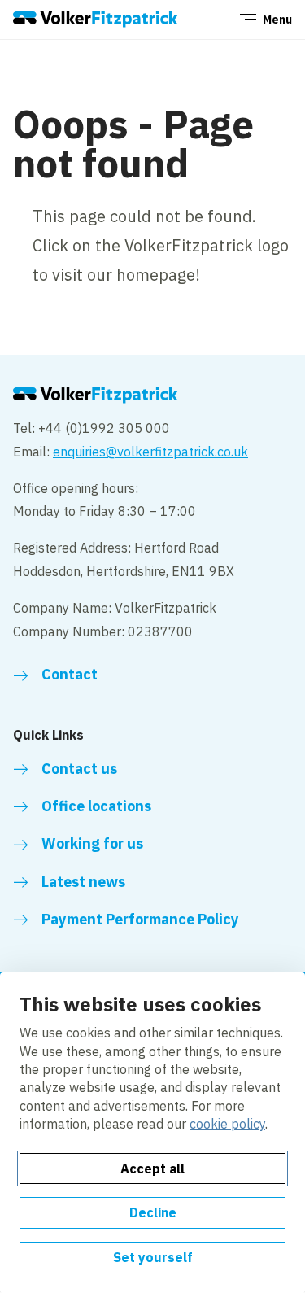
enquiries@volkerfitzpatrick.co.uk (150, 451)
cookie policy (227, 1124)
